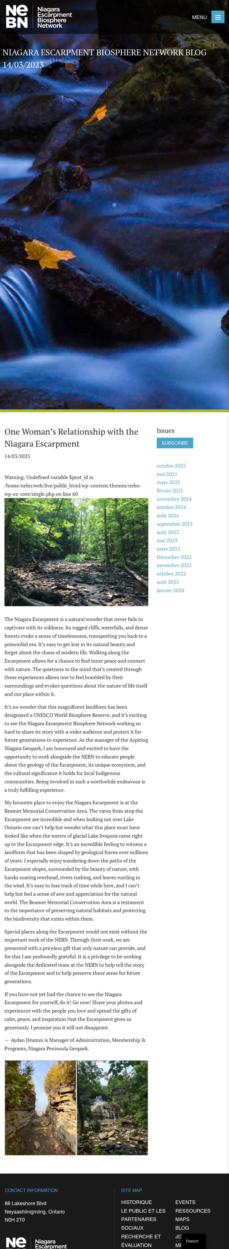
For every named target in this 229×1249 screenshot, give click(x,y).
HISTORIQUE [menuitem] (136, 1201)
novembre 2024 (174, 499)
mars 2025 (168, 482)
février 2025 (170, 490)
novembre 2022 (174, 565)
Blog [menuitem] (182, 1227)
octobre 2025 (171, 465)
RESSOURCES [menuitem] (193, 1210)
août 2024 (168, 515)
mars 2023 (168, 548)
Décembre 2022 (174, 557)
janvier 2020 (170, 590)
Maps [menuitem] (182, 1218)
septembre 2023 (175, 523)
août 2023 (168, 532)
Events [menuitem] (185, 1201)
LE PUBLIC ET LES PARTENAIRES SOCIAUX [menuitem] (143, 1219)
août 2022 (168, 582)
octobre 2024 (171, 507)
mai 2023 (167, 540)
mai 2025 (167, 474)
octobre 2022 (171, 573)
